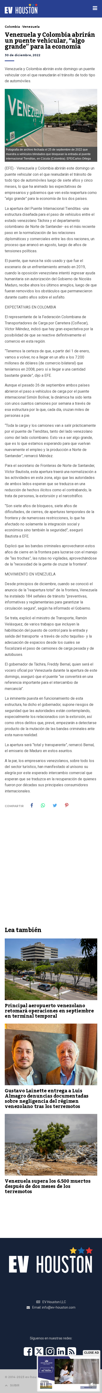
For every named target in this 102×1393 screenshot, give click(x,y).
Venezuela (31, 26)
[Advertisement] (51, 871)
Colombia (12, 26)
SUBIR (14, 1385)
